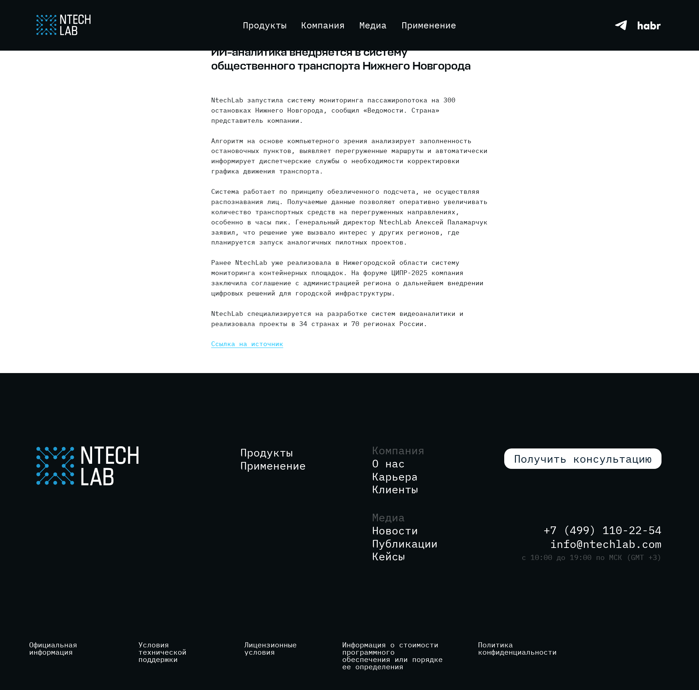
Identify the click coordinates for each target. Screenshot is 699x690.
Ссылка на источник (247, 344)
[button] (373, 25)
